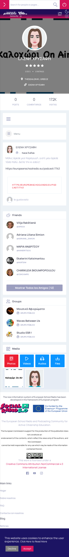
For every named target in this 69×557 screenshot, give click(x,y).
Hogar (3, 490)
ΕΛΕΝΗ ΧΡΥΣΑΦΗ (26, 147)
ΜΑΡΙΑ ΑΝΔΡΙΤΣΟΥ (28, 246)
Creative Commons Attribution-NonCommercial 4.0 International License (34, 465)
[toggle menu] (8, 119)
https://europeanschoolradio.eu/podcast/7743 (33, 168)
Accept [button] (27, 548)
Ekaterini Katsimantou (31, 258)
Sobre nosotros (7, 498)
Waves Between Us (28, 320)
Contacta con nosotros (12, 513)
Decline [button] (12, 548)
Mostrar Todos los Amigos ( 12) (34, 287)
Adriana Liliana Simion (30, 234)
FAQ (2, 505)
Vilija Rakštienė (26, 222)
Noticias (4, 526)
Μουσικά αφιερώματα (31, 308)
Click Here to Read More (33, 541)
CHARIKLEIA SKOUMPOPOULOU (36, 270)
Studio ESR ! (24, 332)
